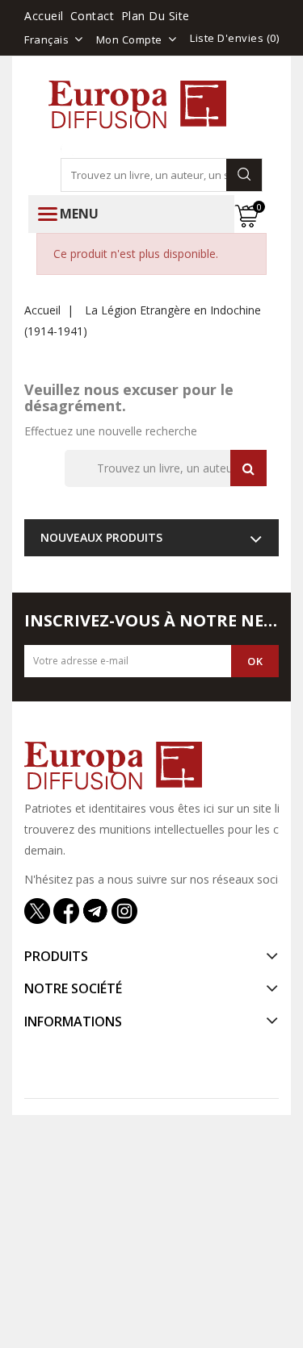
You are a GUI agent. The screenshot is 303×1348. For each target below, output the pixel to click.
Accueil (44, 15)
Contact (92, 15)
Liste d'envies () (234, 38)
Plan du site (155, 15)
